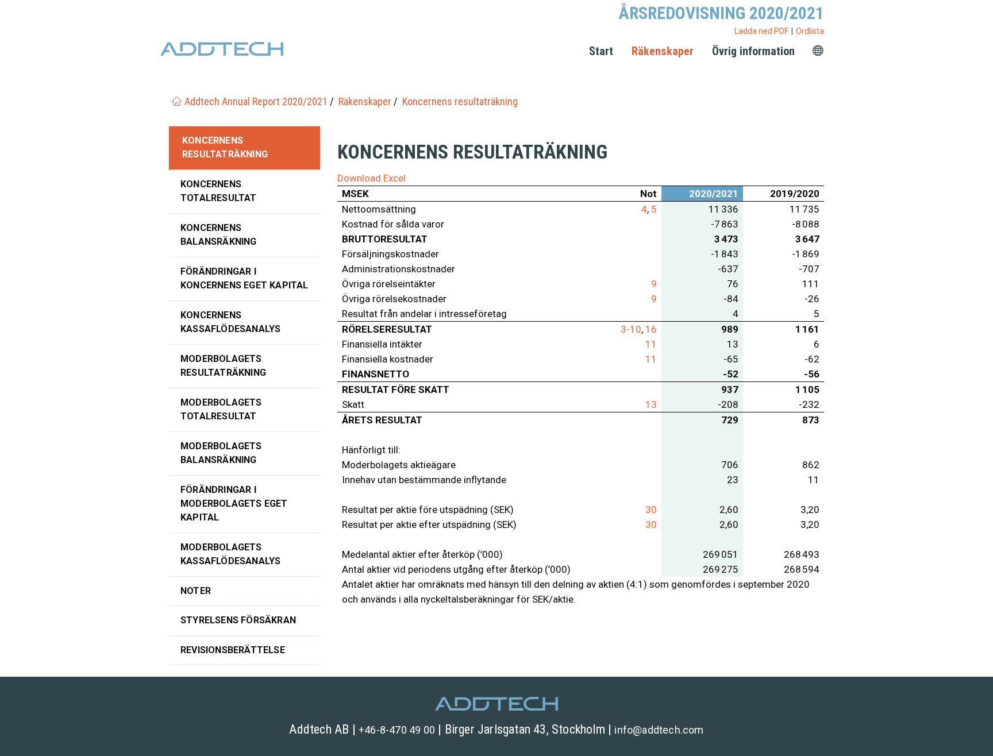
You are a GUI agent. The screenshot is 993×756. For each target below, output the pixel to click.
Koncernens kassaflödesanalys (230, 322)
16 (651, 329)
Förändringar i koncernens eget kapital (244, 278)
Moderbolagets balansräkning (221, 453)
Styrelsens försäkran (238, 620)
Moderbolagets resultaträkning (223, 365)
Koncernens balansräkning (218, 234)
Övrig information (753, 51)
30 (651, 509)
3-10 (631, 329)
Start (601, 51)
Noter (195, 590)
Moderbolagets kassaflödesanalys (230, 554)
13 (651, 404)
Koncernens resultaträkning (225, 147)
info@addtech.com (658, 730)
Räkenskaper (663, 51)
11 (651, 344)
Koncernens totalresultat (218, 191)
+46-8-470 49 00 (397, 730)
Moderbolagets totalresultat (221, 409)
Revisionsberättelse (232, 650)
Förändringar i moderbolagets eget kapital (234, 503)
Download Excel (371, 178)
